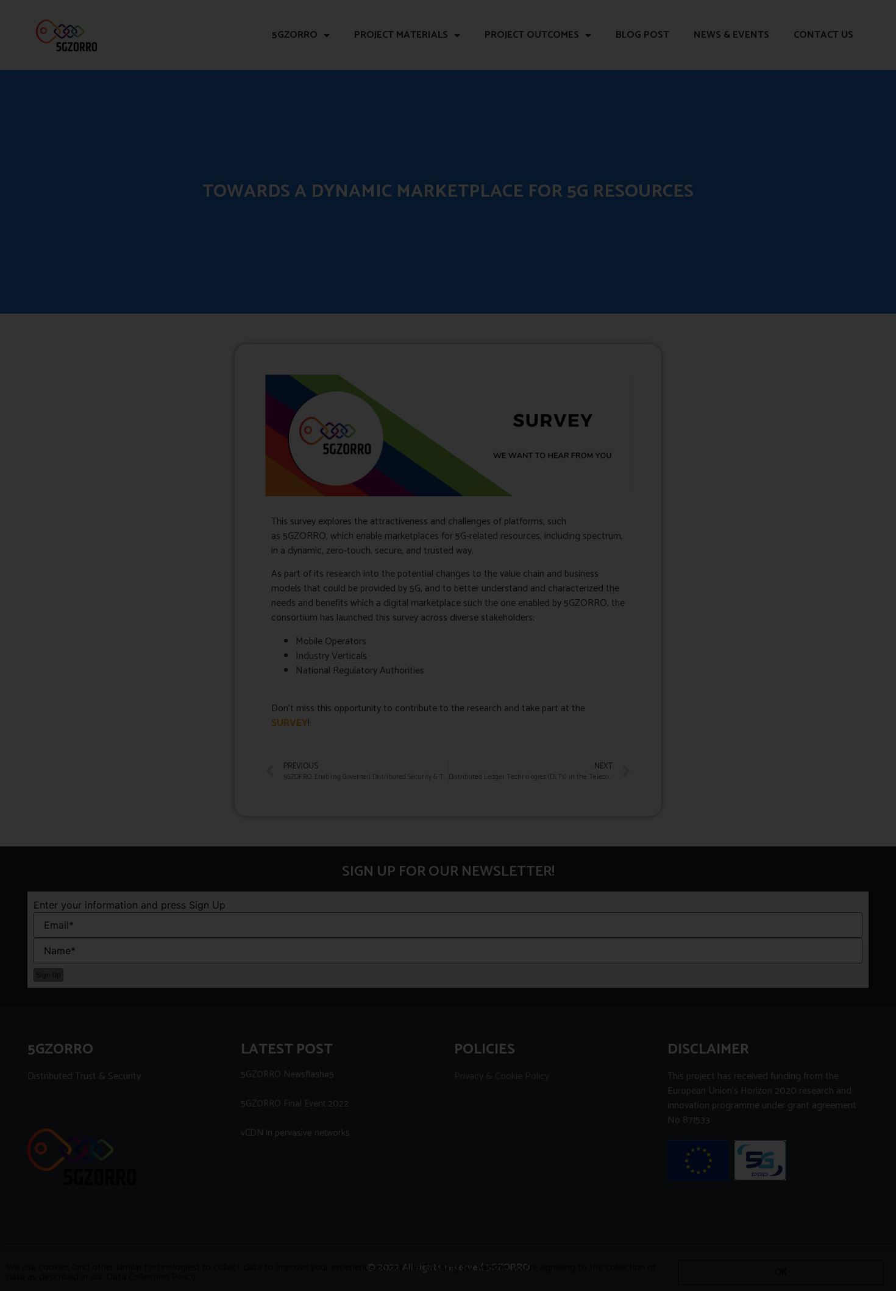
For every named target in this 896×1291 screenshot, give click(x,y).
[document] (448, 645)
